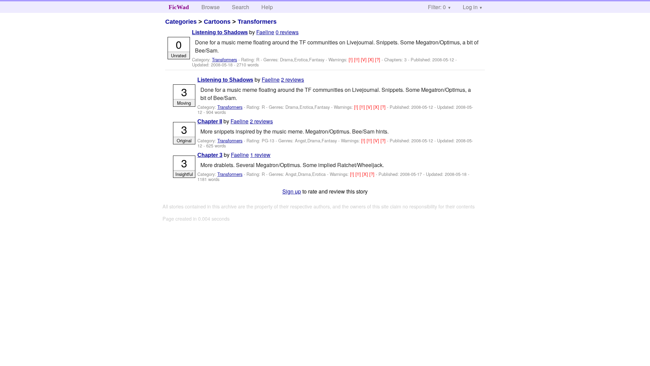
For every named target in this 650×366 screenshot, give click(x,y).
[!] (351, 59)
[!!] (357, 59)
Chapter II (209, 121)
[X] (371, 59)
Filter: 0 (437, 7)
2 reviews (292, 79)
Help (267, 7)
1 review (260, 155)
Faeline (265, 32)
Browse (210, 7)
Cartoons (217, 21)
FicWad (179, 7)
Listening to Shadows (220, 32)
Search (240, 7)
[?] (378, 59)
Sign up (291, 191)
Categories (181, 21)
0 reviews (287, 32)
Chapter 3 (209, 155)
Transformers (257, 21)
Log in (470, 7)
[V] (364, 59)
